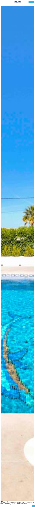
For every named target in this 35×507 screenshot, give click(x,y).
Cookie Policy (17, 504)
